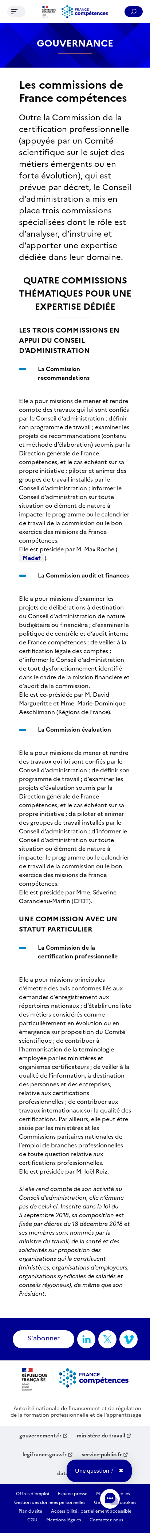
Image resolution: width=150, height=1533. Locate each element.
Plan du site (30, 1511)
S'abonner (43, 1338)
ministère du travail (101, 1436)
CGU (32, 1520)
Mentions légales (63, 1520)
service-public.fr (102, 1455)
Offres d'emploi (32, 1494)
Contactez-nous (106, 1520)
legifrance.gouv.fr (45, 1455)
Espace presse (72, 1494)
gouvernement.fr (40, 1436)
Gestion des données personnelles (49, 1502)
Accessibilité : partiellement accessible (91, 1511)
